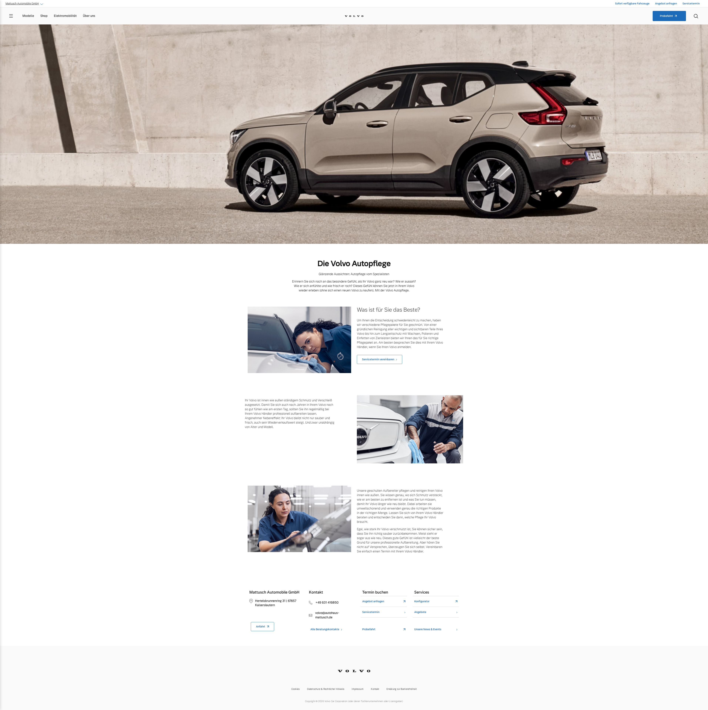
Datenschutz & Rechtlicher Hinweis (325, 689)
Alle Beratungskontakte (324, 629)
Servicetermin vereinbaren (378, 359)
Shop (44, 16)
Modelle (28, 16)
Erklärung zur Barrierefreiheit (401, 689)
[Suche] (696, 16)
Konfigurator (421, 601)
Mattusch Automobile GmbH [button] (22, 3)
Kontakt (375, 689)
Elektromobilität (65, 16)
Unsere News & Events (427, 629)
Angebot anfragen (666, 3)
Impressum (358, 689)
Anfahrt (260, 626)
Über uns (89, 16)
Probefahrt (666, 16)
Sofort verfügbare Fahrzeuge (632, 3)
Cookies (295, 689)
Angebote (420, 612)
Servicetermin (691, 3)
